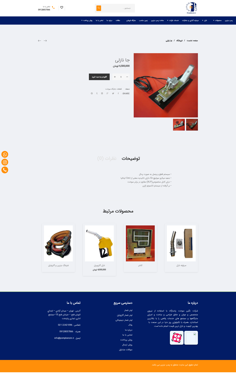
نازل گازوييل (99, 265)
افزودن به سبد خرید (99, 76)
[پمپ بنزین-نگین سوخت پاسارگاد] (191, 8)
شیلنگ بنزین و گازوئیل (58, 265)
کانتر (140, 265)
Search (98, 8)
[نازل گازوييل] (99, 243)
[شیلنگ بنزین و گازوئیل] (58, 243)
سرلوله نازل (181, 265)
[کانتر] (140, 243)
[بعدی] (39, 41)
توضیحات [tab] (131, 158)
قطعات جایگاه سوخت (113, 89)
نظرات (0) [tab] (106, 158)
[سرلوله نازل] (181, 243)
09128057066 (44, 9)
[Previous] (45, 41)
